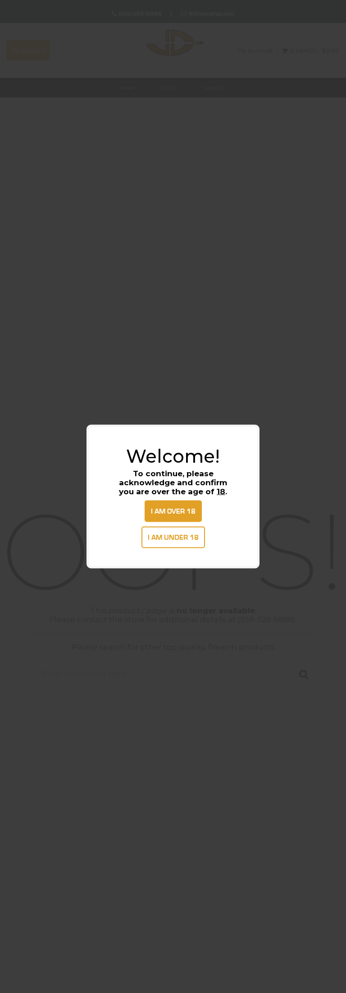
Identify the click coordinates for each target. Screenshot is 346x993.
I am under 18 (173, 537)
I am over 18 (173, 511)
